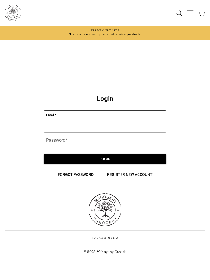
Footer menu (105, 238)
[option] (105, 32)
